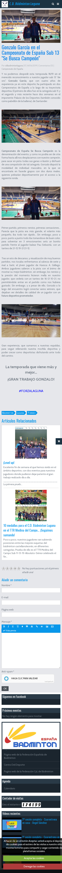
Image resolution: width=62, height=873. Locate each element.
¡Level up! (8, 462)
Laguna (20, 412)
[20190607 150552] (31, 320)
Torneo (31, 412)
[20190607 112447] (31, 203)
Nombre (6, 585)
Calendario (9, 788)
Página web (8, 609)
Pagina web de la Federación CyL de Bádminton (28, 771)
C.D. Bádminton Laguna (25, 4)
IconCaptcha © (49, 681)
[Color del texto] (22, 626)
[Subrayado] (12, 626)
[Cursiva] (8, 626)
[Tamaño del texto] (17, 626)
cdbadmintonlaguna (14, 65)
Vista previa (10, 630)
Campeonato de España (12, 69)
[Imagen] (47, 626)
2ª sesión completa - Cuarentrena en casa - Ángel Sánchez (39, 821)
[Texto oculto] (42, 626)
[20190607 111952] (31, 126)
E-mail (5, 597)
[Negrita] (4, 626)
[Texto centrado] (31, 626)
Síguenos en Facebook (14, 696)
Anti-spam (7, 671)
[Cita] (26, 626)
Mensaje (6, 621)
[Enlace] (36, 626)
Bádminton (7, 412)
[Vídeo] (52, 626)
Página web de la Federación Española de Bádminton (25, 756)
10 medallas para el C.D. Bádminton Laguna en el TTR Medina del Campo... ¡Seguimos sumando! (29, 530)
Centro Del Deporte (14, 764)
